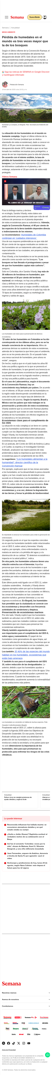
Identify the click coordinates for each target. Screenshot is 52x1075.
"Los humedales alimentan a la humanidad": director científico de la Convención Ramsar (24, 462)
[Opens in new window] (8, 1043)
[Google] (3, 1043)
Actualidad (15, 28)
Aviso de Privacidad (11, 1050)
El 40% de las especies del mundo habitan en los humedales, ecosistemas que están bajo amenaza (26, 655)
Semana (5, 28)
